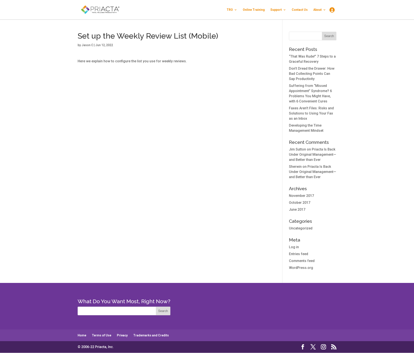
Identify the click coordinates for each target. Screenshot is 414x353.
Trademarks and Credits (151, 335)
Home (82, 335)
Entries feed (298, 254)
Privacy (122, 335)
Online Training (254, 9)
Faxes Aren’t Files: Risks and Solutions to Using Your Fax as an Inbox (311, 113)
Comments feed (302, 261)
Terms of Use (101, 335)
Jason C (87, 45)
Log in (294, 247)
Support (276, 9)
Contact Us (300, 9)
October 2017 (299, 203)
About (317, 9)
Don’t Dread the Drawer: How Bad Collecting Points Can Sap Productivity (311, 73)
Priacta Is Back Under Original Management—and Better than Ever (312, 154)
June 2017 (297, 209)
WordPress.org (301, 268)
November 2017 (301, 196)
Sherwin (295, 167)
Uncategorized (300, 228)
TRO (230, 9)
